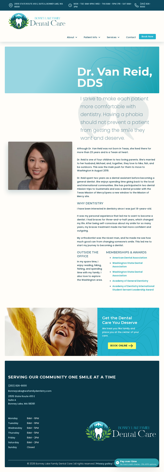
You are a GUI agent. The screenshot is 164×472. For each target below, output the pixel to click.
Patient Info (90, 37)
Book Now (147, 36)
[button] (72, 37)
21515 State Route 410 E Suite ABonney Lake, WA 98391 (21, 400)
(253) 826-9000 (17, 385)
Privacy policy (104, 463)
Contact (131, 37)
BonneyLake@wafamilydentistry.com (29, 391)
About (70, 37)
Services (111, 37)
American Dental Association (129, 257)
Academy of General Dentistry (130, 280)
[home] (36, 18)
